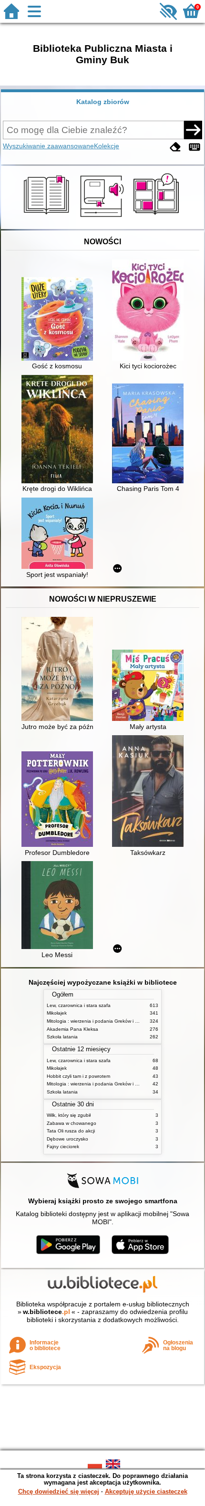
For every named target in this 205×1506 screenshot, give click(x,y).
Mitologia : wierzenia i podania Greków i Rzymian (100, 1021)
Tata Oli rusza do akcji (71, 1130)
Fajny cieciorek (63, 1146)
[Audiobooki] (102, 218)
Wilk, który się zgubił (69, 1115)
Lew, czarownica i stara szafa (79, 1005)
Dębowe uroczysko (67, 1138)
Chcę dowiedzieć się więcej (58, 1491)
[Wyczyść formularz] (175, 147)
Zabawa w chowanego (71, 1123)
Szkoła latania (62, 1036)
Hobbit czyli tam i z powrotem (78, 1076)
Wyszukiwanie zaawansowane (48, 146)
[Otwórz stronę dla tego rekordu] (59, 320)
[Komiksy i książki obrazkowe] (157, 218)
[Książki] (47, 218)
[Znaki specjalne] (194, 147)
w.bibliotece (46, 1311)
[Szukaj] (193, 130)
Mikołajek (57, 1013)
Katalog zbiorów (102, 102)
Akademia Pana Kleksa (72, 1029)
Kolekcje (106, 146)
